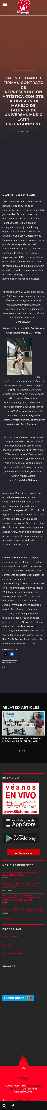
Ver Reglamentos (23, 853)
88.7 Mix (6, 945)
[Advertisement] (23, 38)
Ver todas (7, 918)
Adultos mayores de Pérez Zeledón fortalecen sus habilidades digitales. (23, 909)
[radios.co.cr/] (18, 1001)
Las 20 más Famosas (13, 953)
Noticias (17, 69)
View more (23, 723)
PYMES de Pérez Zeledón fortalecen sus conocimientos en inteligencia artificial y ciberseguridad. (22, 898)
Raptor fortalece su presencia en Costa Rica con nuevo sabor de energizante (21, 885)
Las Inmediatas (10, 937)
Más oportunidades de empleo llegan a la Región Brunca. (22, 740)
